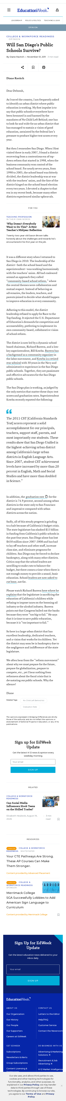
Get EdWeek (13, 1046)
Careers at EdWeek (16, 1036)
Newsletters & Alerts (16, 1057)
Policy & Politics (33, 20)
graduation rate (35, 496)
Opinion (14, 39)
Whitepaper (28, 851)
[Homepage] (33, 10)
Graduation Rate (30, 707)
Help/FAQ (43, 1019)
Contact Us (45, 1008)
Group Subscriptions (17, 1063)
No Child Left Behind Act (33, 700)
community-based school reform (27, 281)
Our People (12, 1025)
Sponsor (11, 888)
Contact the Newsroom (50, 1031)
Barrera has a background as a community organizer (32, 352)
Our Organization (15, 1014)
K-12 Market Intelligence (50, 1069)
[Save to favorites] (33, 67)
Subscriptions (13, 1052)
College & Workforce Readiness (30, 36)
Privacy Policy (31, 1085)
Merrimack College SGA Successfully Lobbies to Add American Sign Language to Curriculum (30, 900)
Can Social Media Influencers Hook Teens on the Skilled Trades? (20, 806)
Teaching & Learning (54, 20)
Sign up (33, 980)
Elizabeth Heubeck (16, 816)
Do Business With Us (50, 1046)
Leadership (16, 20)
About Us (11, 1008)
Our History (12, 1019)
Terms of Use (33, 1094)
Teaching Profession (19, 217)
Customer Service (47, 1025)
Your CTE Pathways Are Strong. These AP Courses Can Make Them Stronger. (30, 861)
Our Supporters (14, 1031)
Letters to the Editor (49, 1014)
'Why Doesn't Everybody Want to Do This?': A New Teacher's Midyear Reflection (24, 227)
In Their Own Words (18, 219)
